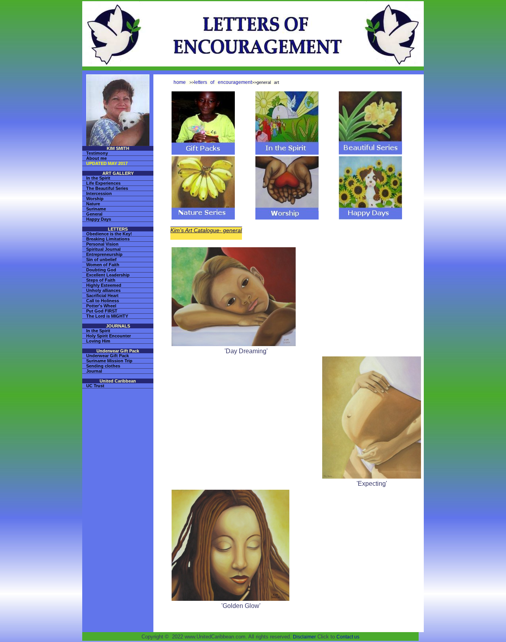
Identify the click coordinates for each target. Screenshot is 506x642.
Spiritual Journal (103, 249)
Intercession (99, 193)
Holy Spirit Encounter (108, 335)
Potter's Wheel (101, 305)
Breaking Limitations (108, 239)
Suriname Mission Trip (109, 360)
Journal (94, 371)
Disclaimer (304, 637)
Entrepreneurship (104, 254)
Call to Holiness (102, 300)
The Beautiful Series (107, 188)
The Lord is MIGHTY (107, 316)
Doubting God (101, 269)
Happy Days (98, 219)
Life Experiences (103, 183)
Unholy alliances (103, 290)
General (94, 214)
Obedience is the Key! (109, 233)
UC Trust (95, 385)
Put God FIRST (101, 311)
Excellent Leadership (108, 275)
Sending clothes (103, 366)
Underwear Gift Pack (107, 355)
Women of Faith (102, 264)
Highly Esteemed (103, 285)
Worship (95, 198)
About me (96, 158)
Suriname (96, 208)
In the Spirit (98, 178)
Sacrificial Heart (102, 295)
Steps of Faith (100, 280)
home (180, 82)
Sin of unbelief (101, 259)
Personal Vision (102, 244)
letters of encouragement (223, 82)
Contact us (347, 637)
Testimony (97, 153)
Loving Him (98, 341)
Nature (93, 203)
